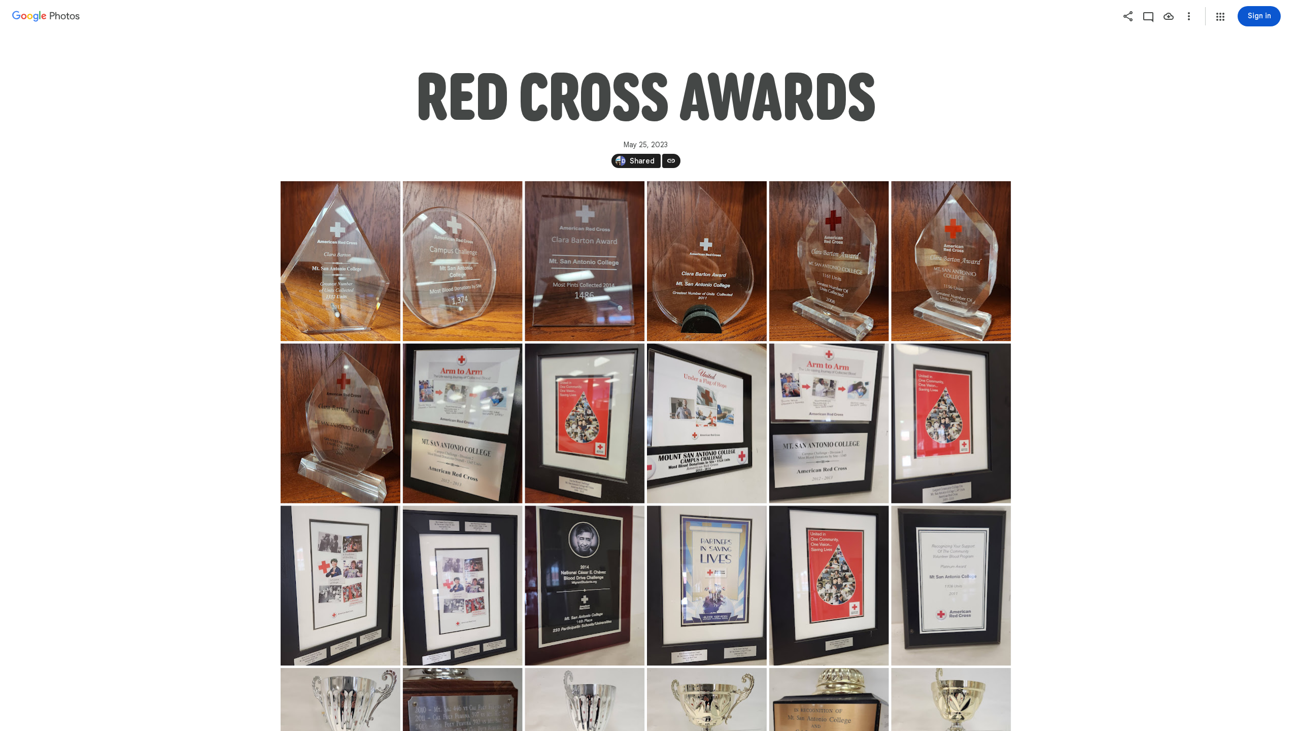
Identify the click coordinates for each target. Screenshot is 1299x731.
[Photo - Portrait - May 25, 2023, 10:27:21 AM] (951, 586)
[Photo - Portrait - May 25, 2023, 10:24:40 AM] (584, 261)
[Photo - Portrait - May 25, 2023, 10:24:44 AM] (706, 261)
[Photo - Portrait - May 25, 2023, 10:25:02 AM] (340, 424)
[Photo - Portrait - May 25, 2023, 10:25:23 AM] (706, 424)
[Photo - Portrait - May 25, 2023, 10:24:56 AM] (951, 261)
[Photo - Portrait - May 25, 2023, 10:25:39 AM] (951, 424)
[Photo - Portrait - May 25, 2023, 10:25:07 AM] (462, 424)
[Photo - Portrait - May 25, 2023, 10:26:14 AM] (462, 586)
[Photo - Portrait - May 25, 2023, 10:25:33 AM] (828, 424)
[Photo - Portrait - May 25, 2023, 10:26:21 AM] (584, 586)
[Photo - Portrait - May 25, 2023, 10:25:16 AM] (584, 424)
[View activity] (1148, 16)
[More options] (1189, 16)
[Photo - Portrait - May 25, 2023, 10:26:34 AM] (706, 586)
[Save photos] (1168, 16)
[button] (1220, 17)
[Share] (1128, 16)
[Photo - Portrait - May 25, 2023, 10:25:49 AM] (340, 586)
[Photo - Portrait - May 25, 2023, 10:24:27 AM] (462, 261)
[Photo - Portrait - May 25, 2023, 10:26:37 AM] (828, 586)
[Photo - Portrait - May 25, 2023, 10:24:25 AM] (340, 261)
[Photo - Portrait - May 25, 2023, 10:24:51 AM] (828, 261)
